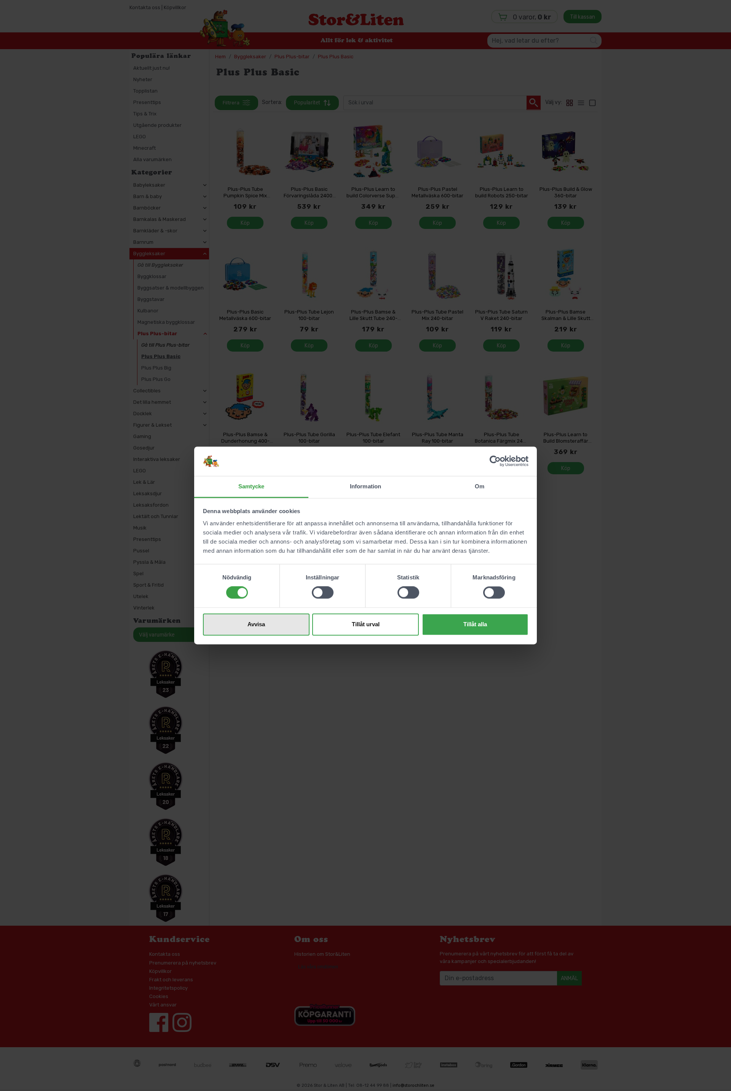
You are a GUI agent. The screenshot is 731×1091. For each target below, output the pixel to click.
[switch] (323, 593)
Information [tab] (365, 486)
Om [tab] (479, 486)
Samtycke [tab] (251, 486)
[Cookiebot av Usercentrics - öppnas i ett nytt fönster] (495, 461)
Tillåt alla (475, 624)
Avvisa (256, 624)
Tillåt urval (366, 624)
